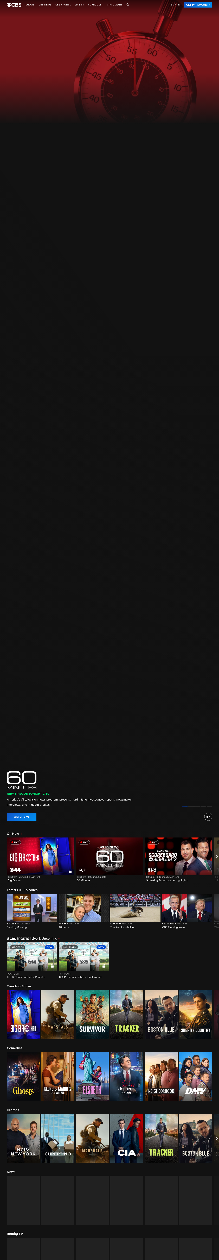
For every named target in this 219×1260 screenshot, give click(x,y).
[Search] (127, 4)
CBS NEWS (45, 5)
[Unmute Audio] (208, 817)
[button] (40, 861)
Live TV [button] (79, 5)
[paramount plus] (14, 5)
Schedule (94, 5)
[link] (198, 5)
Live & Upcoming (43, 938)
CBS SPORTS (63, 5)
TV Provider (113, 5)
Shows (30, 5)
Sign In (175, 5)
